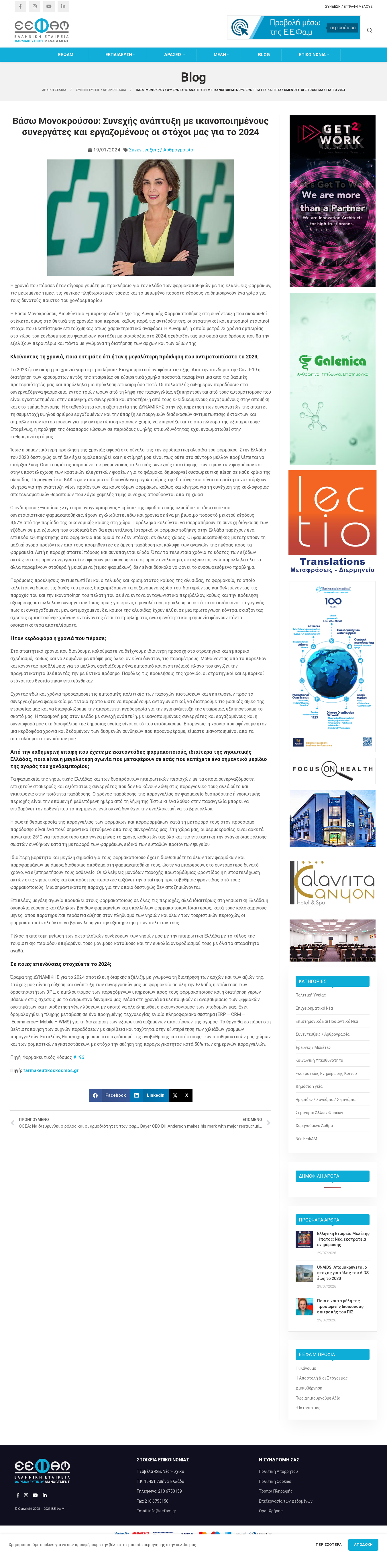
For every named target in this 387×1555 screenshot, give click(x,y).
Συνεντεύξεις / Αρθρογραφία (161, 150)
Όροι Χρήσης (271, 1511)
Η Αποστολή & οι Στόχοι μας (322, 1378)
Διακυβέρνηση (309, 1388)
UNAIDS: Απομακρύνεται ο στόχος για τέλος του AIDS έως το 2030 (343, 1273)
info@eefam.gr (162, 1511)
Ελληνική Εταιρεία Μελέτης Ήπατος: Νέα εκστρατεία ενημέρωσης (343, 1239)
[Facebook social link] (20, 6)
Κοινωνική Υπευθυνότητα (319, 1060)
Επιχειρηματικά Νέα (314, 1008)
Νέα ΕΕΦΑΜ (306, 1138)
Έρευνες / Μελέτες (313, 1047)
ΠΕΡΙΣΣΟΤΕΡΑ (329, 1544)
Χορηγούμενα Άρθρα (314, 1125)
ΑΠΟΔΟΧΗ (363, 1544)
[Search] (370, 30)
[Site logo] (42, 30)
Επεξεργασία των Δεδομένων (286, 1501)
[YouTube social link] (49, 6)
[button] (109, 1095)
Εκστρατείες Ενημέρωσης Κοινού (326, 1073)
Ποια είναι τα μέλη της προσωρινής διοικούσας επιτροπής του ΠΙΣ (340, 1306)
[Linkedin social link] (63, 6)
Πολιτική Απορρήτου (278, 1471)
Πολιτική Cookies (275, 1481)
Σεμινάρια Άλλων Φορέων (319, 1112)
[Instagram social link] (34, 6)
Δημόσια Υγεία (309, 1086)
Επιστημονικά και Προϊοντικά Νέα (327, 1021)
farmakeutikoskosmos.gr (51, 1070)
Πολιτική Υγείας (311, 995)
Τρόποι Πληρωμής (276, 1491)
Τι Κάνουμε (306, 1368)
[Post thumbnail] (304, 1243)
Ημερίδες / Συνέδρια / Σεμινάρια (325, 1099)
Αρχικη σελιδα (54, 90)
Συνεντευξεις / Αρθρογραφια (101, 90)
